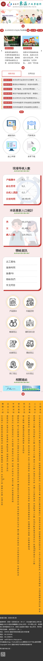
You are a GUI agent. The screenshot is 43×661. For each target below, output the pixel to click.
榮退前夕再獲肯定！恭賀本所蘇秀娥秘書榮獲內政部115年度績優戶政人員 (22, 84)
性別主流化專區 (29, 494)
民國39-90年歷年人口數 (34, 554)
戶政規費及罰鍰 (13, 494)
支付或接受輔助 (39, 579)
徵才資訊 (7, 467)
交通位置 (2, 501)
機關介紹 (3, 408)
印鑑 (13, 465)
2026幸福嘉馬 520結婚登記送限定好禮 (22, 107)
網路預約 (18, 419)
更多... (40, 610)
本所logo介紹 (2, 479)
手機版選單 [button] (3, 4)
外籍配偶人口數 (34, 510)
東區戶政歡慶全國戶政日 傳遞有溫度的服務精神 (22, 93)
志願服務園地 (29, 543)
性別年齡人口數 (34, 436)
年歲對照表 (18, 570)
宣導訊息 (31, 73)
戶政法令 (13, 472)
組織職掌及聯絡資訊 (39, 472)
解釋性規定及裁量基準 (39, 450)
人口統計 (35, 408)
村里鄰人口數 (34, 421)
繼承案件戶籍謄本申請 (18, 494)
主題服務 (29, 408)
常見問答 (10, 285)
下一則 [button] (39, 18)
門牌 (13, 460)
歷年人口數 (34, 464)
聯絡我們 (10, 279)
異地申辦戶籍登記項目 (18, 517)
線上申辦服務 (18, 431)
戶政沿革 (2, 468)
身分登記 (13, 419)
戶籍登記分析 (34, 477)
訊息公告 (8, 408)
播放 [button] (28, 30)
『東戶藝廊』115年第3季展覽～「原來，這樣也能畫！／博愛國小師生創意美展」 (22, 89)
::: (0, 9)
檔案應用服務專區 (29, 511)
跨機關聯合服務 (29, 528)
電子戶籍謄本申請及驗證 (18, 450)
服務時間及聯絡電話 (2, 434)
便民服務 (19, 408)
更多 (21, 112)
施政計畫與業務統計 (39, 506)
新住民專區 (29, 450)
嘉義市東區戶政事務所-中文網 (24, 4)
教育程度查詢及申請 (18, 472)
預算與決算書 (39, 523)
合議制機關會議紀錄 (39, 597)
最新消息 (11, 73)
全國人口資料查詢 (34, 493)
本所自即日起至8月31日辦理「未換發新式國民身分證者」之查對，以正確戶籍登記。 (22, 80)
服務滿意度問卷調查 (23, 434)
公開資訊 (40, 408)
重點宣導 (7, 448)
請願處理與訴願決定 (39, 540)
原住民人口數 (34, 451)
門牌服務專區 (29, 421)
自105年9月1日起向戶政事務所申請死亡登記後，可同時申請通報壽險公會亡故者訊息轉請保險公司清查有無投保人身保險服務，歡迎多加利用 (23, 30)
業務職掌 (2, 459)
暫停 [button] (23, 26)
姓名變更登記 (13, 431)
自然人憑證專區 (29, 464)
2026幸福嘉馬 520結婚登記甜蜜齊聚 (22, 102)
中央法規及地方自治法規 (39, 427)
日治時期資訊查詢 (18, 555)
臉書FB (10, 273)
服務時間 (10, 267)
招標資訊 (7, 457)
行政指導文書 (39, 489)
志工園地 (10, 261)
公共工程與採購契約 (39, 561)
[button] (21, 16)
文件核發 (13, 443)
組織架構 (2, 449)
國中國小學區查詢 (18, 537)
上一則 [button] (4, 18)
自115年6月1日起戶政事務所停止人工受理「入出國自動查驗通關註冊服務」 (22, 98)
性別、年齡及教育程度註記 (35, 530)
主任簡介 (2, 419)
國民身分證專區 (29, 436)
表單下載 (13, 482)
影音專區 (7, 438)
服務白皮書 (2, 490)
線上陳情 (23, 419)
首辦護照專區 (29, 479)
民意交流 (24, 408)
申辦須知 (13, 408)
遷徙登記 (13, 452)
